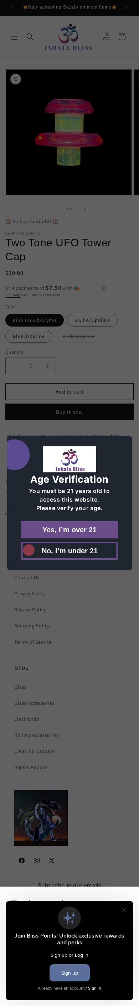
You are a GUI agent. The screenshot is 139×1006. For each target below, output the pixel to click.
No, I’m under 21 (70, 551)
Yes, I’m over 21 (69, 530)
